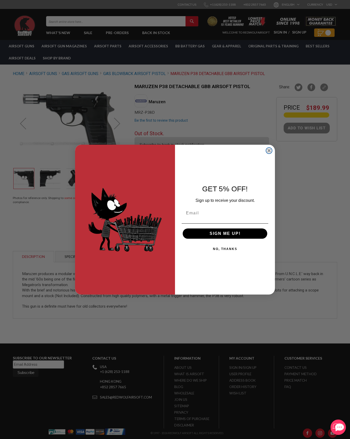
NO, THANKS (225, 249)
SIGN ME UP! (225, 233)
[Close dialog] (269, 150)
